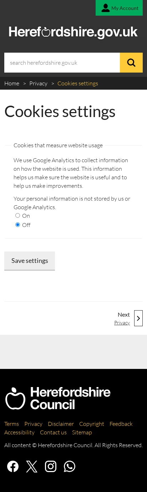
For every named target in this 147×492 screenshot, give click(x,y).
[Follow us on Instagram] (50, 466)
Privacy (39, 83)
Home (12, 83)
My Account (124, 8)
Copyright (91, 423)
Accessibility (19, 432)
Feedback (121, 423)
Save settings (29, 260)
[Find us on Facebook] (12, 466)
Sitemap (82, 432)
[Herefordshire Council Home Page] (57, 406)
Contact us (53, 432)
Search (131, 63)
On (25, 215)
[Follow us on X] (31, 466)
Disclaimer (61, 423)
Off (25, 224)
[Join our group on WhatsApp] (69, 466)
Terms (11, 423)
